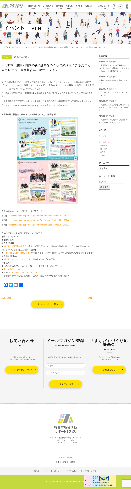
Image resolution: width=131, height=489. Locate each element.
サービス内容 (48, 7)
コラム (102, 152)
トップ (4, 47)
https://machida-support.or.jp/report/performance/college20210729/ (39, 225)
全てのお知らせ (14, 47)
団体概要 (59, 7)
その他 (102, 155)
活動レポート (90, 7)
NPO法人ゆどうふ (12, 259)
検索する (104, 187)
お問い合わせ (103, 7)
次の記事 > (89, 298)
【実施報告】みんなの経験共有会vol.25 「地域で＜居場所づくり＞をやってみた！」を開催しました (114, 68)
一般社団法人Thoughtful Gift (16, 253)
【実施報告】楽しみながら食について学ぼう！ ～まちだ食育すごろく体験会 (114, 107)
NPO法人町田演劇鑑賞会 (15, 246)
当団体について (34, 7)
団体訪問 (103, 149)
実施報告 (103, 145)
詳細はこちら (109, 370)
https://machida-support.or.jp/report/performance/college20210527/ (39, 216)
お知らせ (69, 7)
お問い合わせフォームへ (21, 370)
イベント (79, 7)
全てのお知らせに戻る (47, 304)
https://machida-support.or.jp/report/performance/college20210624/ (39, 220)
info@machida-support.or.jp (24, 272)
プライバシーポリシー (90, 471)
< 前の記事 (6, 298)
